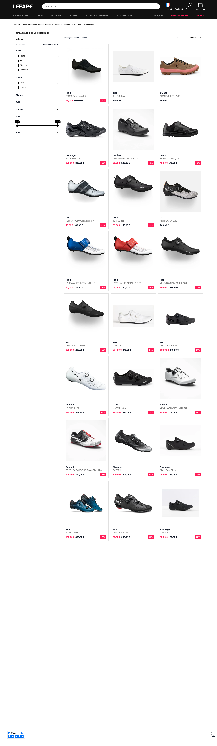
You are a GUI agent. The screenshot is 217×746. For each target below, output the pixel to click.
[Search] (156, 6)
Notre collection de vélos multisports (36, 25)
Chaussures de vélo (62, 25)
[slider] (17, 125)
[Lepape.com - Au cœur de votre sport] (24, 6)
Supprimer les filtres (51, 44)
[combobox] (98, 6)
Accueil (17, 25)
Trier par (179, 37)
